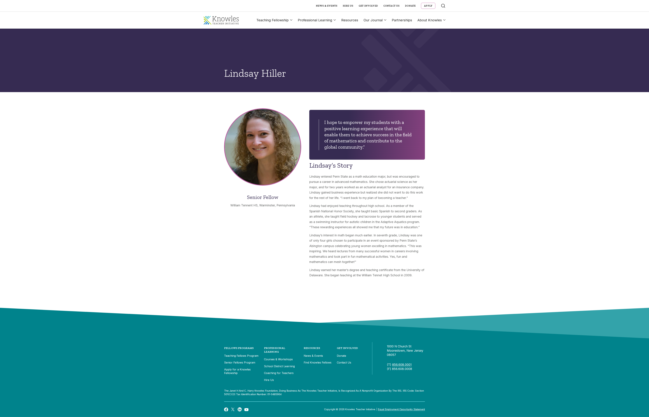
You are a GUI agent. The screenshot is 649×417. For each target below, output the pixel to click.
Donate (410, 5)
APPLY (428, 5)
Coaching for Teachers (279, 373)
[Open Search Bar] (443, 5)
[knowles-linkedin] (240, 409)
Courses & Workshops (278, 359)
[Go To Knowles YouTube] (246, 409)
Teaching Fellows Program (241, 355)
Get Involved (368, 5)
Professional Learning (315, 20)
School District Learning (279, 366)
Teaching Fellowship (272, 20)
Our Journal (373, 20)
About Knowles (429, 20)
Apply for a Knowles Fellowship (237, 371)
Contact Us (391, 5)
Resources (349, 20)
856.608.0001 (402, 364)
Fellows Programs (239, 348)
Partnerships (402, 20)
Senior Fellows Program (239, 362)
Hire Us (348, 5)
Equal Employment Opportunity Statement (401, 409)
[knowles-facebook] (226, 409)
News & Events (326, 5)
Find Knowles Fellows (317, 362)
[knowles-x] (233, 409)
